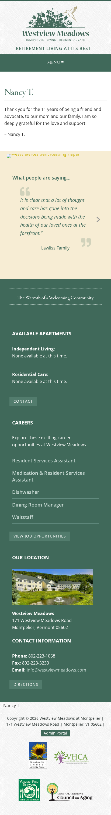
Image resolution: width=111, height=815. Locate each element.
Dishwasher (25, 492)
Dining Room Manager (38, 504)
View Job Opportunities (39, 536)
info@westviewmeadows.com (56, 670)
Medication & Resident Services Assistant (48, 476)
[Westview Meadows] (55, 42)
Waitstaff (22, 517)
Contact (23, 401)
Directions (25, 684)
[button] (55, 61)
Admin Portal (55, 733)
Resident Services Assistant (43, 460)
